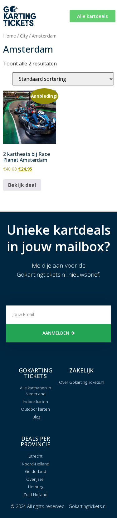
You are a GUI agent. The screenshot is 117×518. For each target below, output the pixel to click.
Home (9, 36)
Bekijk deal (22, 185)
